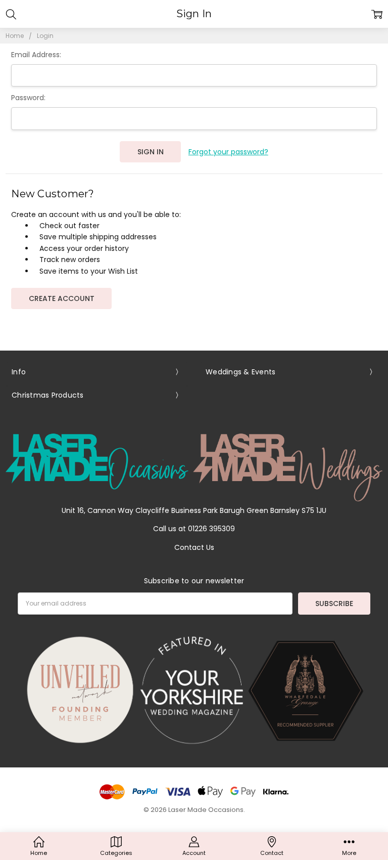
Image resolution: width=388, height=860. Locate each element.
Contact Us (194, 547)
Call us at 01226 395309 (194, 529)
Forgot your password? (228, 152)
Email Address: (36, 55)
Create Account (61, 298)
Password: (28, 98)
